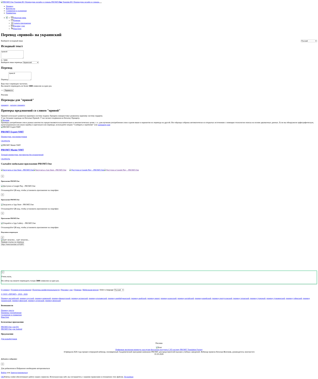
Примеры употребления (11, 313)
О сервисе (5, 290)
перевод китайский (186, 298)
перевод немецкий (43, 298)
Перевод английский (10, 298)
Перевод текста (7, 310)
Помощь (16, 20)
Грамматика (11, 13)
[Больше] (5, 120)
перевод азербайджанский (119, 298)
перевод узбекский (294, 298)
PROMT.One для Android (11, 329)
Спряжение (16, 11)
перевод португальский (222, 298)
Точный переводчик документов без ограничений (22, 155)
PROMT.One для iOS (10, 327)
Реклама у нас (19, 26)
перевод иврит (153, 298)
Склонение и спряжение (11, 315)
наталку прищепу (17, 105)
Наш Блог (17, 29)
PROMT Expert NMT (12, 132)
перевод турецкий (257, 298)
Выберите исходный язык (12, 41)
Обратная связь (19, 18)
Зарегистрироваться (19, 373)
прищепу (5, 105)
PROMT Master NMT (12, 150)
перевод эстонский (36, 301)
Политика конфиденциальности (46, 290)
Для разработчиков (9, 339)
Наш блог (5, 317)
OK (2, 377)
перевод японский (53, 301)
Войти (3, 373)
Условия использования (21, 290)
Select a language (106, 290)
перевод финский (19, 301)
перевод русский (27, 298)
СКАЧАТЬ (5, 141)
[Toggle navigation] (101, 2)
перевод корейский (203, 298)
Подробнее (128, 377)
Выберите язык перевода (11, 62)
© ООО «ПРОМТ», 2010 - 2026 (14, 294)
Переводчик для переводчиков (14, 137)
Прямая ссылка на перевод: (12, 242)
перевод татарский (241, 298)
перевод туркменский (275, 298)
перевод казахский (169, 298)
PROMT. (75, 2)
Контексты (10, 8)
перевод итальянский (98, 298)
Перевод (9, 6)
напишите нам (104, 125)
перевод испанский (79, 298)
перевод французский (61, 298)
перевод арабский (138, 298)
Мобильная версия (90, 290)
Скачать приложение (22, 23)
